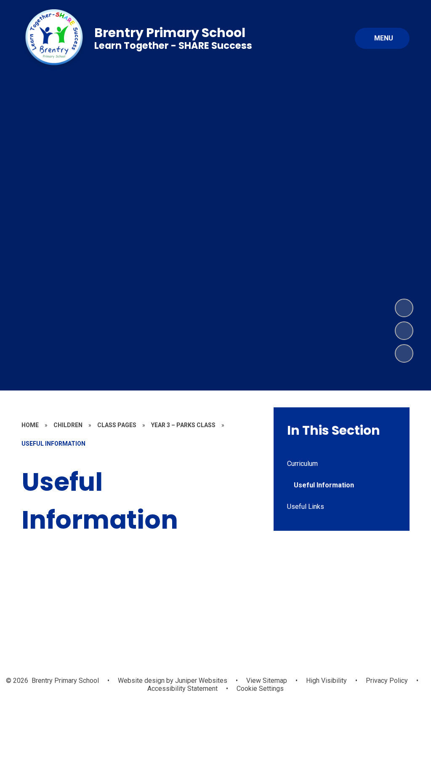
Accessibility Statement (182, 689)
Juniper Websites (200, 681)
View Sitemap (266, 681)
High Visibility (326, 681)
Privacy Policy (387, 681)
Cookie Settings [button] (260, 689)
